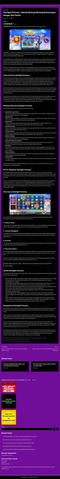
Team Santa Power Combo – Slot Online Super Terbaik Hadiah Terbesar (14, 348)
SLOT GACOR (12, 52)
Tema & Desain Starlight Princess (22, 340)
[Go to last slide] (3, 366)
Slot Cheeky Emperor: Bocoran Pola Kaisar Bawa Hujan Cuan (17, 446)
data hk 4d (4, 462)
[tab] (27, 372)
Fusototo (10, 467)
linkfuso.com (4, 460)
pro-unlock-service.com (22, 326)
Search (3, 427)
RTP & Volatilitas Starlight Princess (39, 338)
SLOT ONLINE (5, 10)
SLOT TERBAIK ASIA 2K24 (18, 182)
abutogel (5, 334)
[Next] (57, 366)
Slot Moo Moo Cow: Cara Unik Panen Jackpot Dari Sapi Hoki (17, 439)
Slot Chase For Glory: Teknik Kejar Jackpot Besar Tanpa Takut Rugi (18, 449)
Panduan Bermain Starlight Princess (24, 338)
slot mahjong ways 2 (33, 163)
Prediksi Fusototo (5, 463)
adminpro (6, 18)
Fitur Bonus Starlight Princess (9, 338)
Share (15, 24)
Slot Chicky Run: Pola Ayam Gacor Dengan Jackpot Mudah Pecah (18, 443)
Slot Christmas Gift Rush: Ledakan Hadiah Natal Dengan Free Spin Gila (20, 436)
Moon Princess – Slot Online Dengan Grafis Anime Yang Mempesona (46, 348)
